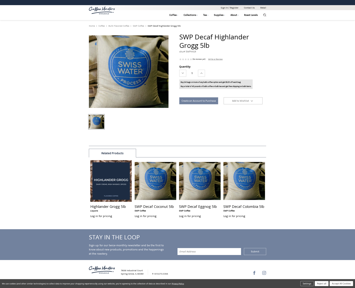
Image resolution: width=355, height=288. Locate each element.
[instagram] (264, 273)
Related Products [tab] (112, 153)
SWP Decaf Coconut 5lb (154, 206)
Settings (307, 283)
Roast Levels (251, 15)
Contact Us (249, 7)
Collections (190, 15)
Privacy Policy (178, 283)
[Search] (263, 15)
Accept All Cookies (341, 283)
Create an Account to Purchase (199, 100)
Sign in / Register (229, 7)
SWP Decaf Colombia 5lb (243, 206)
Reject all (321, 283)
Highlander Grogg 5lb (108, 206)
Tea (205, 15)
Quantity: (185, 66)
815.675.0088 (161, 273)
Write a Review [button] (215, 59)
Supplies (219, 15)
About (234, 15)
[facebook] (254, 273)
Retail (263, 7)
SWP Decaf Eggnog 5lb (198, 206)
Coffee (173, 15)
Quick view (111, 180)
